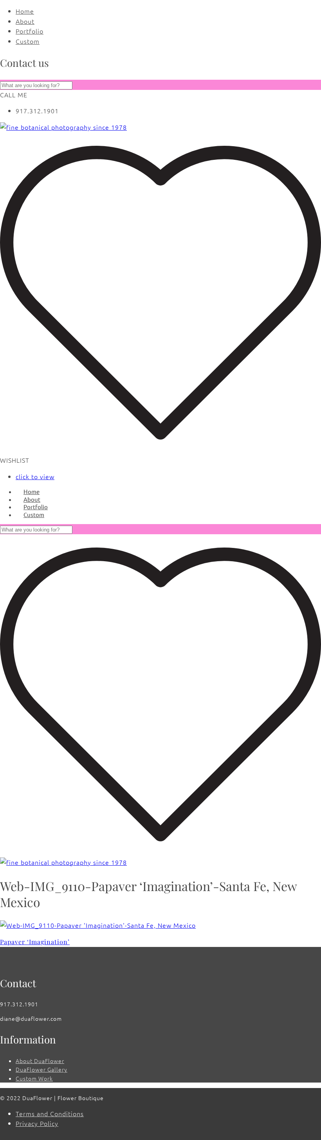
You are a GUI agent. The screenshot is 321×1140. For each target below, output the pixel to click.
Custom (28, 41)
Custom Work (34, 1078)
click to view (35, 476)
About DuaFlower (40, 1061)
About (25, 21)
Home (25, 11)
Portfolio (29, 31)
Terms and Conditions (50, 1113)
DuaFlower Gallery (41, 1069)
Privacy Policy (37, 1123)
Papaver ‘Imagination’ (35, 942)
